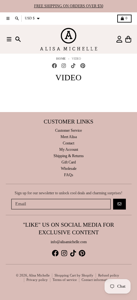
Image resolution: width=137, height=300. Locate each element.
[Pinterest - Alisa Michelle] (82, 66)
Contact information (96, 280)
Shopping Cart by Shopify (73, 275)
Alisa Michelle (39, 275)
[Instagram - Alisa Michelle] (64, 66)
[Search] (18, 39)
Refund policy (108, 275)
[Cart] (128, 39)
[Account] (119, 39)
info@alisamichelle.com (69, 242)
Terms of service (65, 280)
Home (61, 58)
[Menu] (9, 39)
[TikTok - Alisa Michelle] (73, 66)
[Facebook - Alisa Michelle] (54, 66)
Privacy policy (37, 280)
